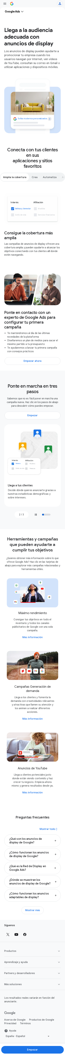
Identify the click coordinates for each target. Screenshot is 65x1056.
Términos (25, 1023)
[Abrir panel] (4, 3)
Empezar (32, 1049)
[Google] (10, 1013)
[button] (32, 841)
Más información (32, 637)
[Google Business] (11, 3)
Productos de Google (41, 1019)
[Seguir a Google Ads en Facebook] (24, 934)
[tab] (15, 177)
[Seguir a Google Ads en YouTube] (16, 934)
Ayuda (12, 1030)
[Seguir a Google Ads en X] (7, 934)
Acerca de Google (15, 1019)
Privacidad (10, 1023)
